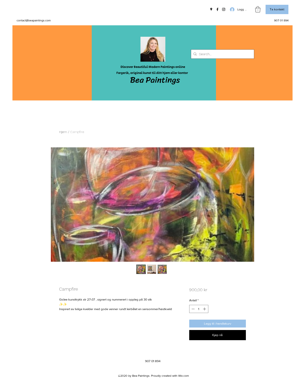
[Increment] (205, 309)
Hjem (63, 132)
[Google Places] (211, 9)
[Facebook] (217, 9)
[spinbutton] (198, 309)
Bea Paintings (155, 79)
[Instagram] (224, 9)
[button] (257, 9)
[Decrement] (192, 309)
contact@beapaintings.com (34, 20)
